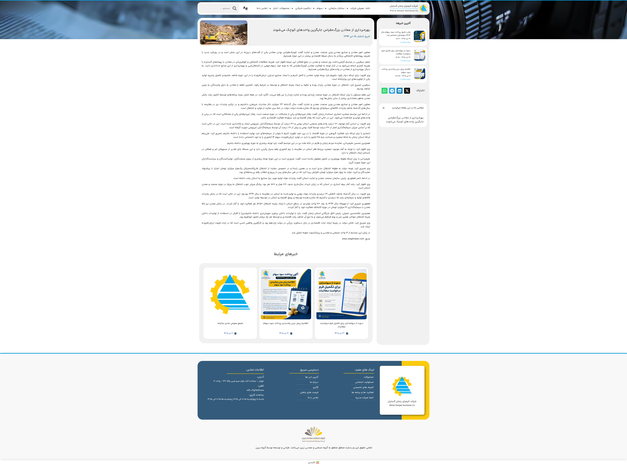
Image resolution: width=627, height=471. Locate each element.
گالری (315, 387)
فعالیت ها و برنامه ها (363, 392)
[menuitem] (313, 462)
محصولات (284, 8)
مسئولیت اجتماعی (364, 382)
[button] (383, 108)
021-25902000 (255, 390)
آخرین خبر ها (311, 377)
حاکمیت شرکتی (303, 8)
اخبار (275, 8)
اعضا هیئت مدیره (364, 398)
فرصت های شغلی (309, 392)
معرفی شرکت (357, 8)
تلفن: (261, 386)
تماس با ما (262, 8)
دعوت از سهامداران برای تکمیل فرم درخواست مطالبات (396, 52)
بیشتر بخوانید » (405, 42)
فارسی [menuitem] (311, 462)
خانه (368, 8)
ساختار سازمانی (336, 8)
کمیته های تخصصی (363, 387)
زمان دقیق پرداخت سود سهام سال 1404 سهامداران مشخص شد (395, 34)
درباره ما (314, 382)
